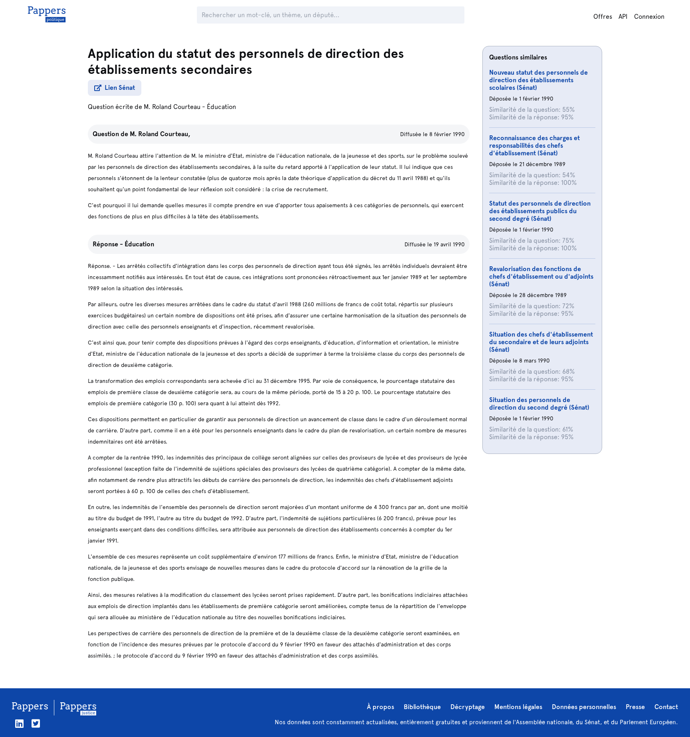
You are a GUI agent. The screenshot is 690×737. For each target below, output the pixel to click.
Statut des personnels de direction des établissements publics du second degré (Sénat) (540, 211)
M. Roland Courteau (172, 107)
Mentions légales (518, 707)
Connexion (649, 16)
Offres (602, 16)
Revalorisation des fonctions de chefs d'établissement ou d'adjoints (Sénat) (541, 276)
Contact (666, 707)
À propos (380, 707)
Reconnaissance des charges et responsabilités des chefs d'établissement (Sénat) (534, 145)
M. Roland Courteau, (160, 134)
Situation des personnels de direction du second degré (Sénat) (539, 403)
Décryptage (467, 707)
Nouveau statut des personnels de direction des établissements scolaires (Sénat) (538, 80)
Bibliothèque (422, 707)
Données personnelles (584, 707)
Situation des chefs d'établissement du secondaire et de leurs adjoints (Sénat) (541, 342)
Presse (635, 707)
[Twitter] (35, 724)
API (623, 16)
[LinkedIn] (19, 724)
